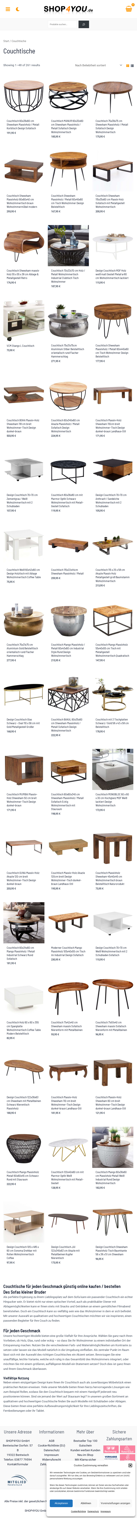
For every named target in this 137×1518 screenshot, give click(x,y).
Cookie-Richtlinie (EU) (51, 1445)
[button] (130, 1465)
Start (6, 41)
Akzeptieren (61, 1503)
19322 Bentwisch (18, 1455)
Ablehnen (86, 1503)
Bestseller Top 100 (85, 1440)
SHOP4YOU (32, 1510)
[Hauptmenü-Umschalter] (7, 9)
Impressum (106, 1511)
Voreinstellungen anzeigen (115, 1503)
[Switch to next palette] (18, 9)
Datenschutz (93, 1511)
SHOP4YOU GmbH (18, 1440)
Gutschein (85, 1445)
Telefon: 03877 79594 (18, 1459)
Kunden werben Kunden (85, 1450)
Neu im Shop (85, 1455)
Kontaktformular (17, 1464)
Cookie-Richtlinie (78, 1511)
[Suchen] (84, 24)
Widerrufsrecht (51, 1459)
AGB (51, 1440)
